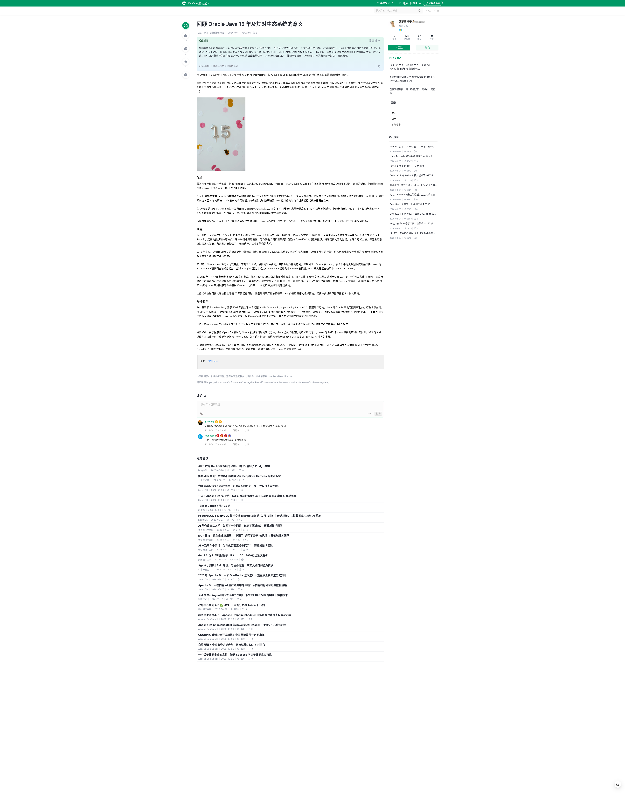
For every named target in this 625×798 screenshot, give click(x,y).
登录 (428, 10)
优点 (394, 112)
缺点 (394, 118)
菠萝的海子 (405, 21)
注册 (437, 10)
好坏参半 (396, 124)
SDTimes (213, 361)
